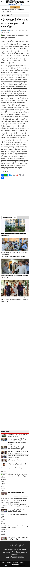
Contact (22, 562)
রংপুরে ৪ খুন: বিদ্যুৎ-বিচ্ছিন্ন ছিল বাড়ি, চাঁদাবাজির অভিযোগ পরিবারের (16, 511)
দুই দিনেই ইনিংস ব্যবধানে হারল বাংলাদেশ (17, 514)
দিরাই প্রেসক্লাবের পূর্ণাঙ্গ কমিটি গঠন (16, 493)
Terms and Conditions (6, 562)
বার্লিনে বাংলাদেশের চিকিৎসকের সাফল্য (16, 460)
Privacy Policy (15, 562)
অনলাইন (11, 15)
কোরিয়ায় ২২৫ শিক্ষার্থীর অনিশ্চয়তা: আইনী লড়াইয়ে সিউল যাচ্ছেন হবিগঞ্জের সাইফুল (17, 475)
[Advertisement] (15, 199)
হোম (4, 15)
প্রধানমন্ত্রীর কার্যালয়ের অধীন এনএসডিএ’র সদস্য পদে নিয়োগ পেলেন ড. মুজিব (17, 448)
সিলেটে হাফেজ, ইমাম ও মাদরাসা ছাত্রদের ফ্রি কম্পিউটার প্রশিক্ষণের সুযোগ (18, 435)
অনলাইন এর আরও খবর (9, 217)
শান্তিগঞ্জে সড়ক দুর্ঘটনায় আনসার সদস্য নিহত (18, 464)
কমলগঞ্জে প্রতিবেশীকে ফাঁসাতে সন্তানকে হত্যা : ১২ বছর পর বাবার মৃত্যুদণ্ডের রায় (18, 452)
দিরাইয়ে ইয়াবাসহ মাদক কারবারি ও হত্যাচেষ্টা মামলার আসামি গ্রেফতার (18, 456)
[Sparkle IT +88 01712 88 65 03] (15, 565)
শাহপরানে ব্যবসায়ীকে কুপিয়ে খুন (15, 468)
